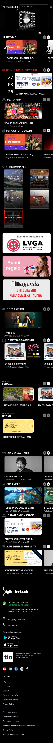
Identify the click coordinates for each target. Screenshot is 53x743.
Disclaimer (7, 690)
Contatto (6, 686)
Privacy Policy (8, 704)
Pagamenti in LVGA (10, 695)
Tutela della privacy (10, 716)
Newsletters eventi (10, 699)
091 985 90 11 (14, 625)
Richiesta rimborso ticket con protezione (19, 725)
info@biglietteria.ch (16, 619)
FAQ (4, 681)
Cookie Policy (8, 730)
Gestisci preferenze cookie (13, 734)
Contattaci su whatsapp (19, 604)
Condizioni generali (10, 712)
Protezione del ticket (11, 721)
